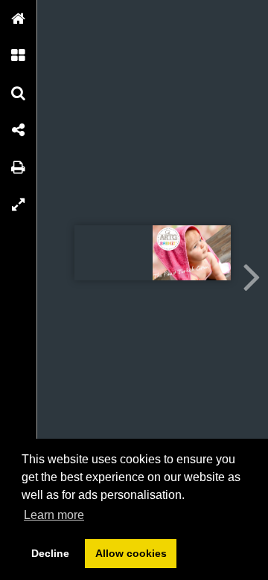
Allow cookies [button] (131, 553)
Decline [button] (50, 553)
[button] (18, 18)
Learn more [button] (54, 515)
